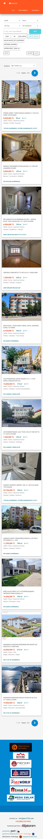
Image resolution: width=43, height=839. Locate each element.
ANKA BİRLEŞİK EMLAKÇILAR (11, 288)
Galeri (30, 53)
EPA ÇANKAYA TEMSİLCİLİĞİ (11, 394)
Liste (6, 53)
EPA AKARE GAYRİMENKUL (11, 341)
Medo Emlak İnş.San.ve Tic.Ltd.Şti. (14, 234)
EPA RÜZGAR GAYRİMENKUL (11, 181)
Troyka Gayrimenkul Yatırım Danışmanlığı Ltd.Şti (20, 128)
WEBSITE (14, 3)
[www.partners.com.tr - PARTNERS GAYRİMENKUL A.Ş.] (20, 764)
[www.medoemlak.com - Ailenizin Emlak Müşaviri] (21, 798)
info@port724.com (26, 818)
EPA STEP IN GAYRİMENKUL (11, 660)
